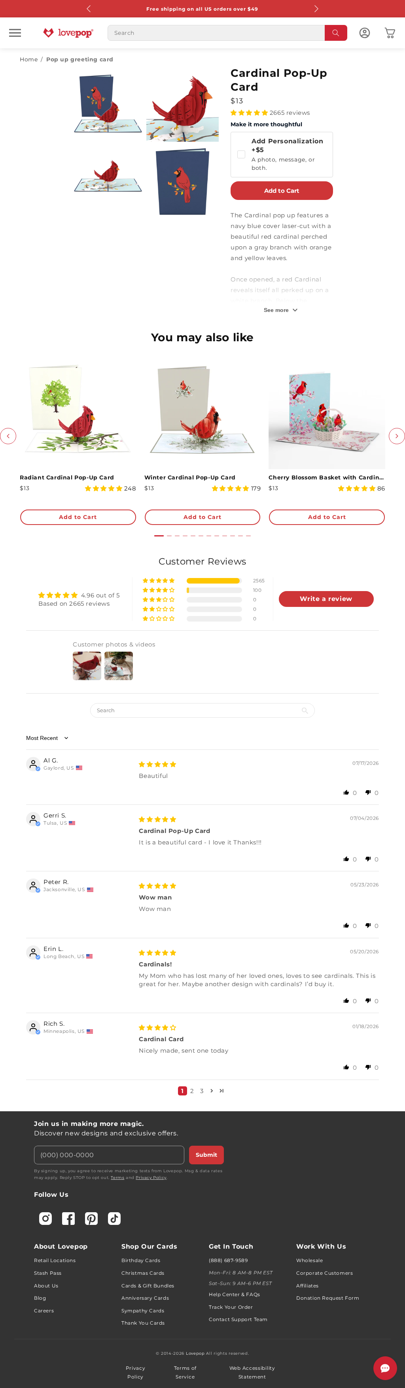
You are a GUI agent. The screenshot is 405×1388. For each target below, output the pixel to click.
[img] (157, 764)
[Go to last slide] (8, 436)
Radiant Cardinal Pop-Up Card (67, 477)
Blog (40, 1298)
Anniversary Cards (145, 1298)
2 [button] (192, 1091)
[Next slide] (397, 436)
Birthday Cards (140, 1260)
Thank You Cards (143, 1323)
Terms (117, 1177)
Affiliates (307, 1286)
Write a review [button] (326, 599)
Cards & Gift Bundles (147, 1286)
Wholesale (309, 1260)
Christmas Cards (143, 1273)
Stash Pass (48, 1273)
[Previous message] (89, 8)
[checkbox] (282, 154)
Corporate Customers (324, 1273)
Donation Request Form (328, 1298)
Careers (44, 1311)
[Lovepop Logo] (68, 32)
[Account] (364, 33)
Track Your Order (231, 1307)
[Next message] (316, 8)
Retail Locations (55, 1260)
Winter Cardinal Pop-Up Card (190, 477)
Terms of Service (185, 1372)
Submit (206, 1154)
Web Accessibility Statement (252, 1372)
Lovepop (195, 1353)
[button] (15, 33)
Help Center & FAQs (234, 1294)
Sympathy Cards (142, 1311)
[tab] (159, 535)
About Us (46, 1286)
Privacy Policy (151, 1177)
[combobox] (227, 33)
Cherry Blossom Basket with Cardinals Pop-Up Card (327, 477)
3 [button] (202, 1091)
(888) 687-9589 (228, 1260)
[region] (202, 828)
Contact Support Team (238, 1319)
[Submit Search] (336, 33)
